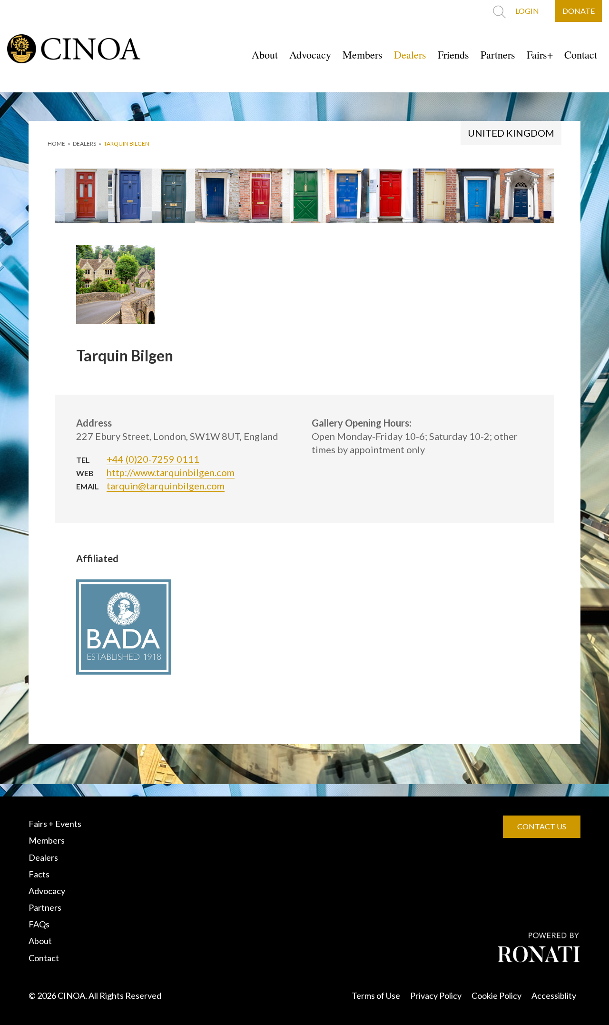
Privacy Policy (436, 995)
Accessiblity (553, 995)
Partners (498, 54)
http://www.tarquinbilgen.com (171, 472)
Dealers (410, 54)
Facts (39, 874)
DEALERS (84, 143)
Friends (453, 54)
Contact (580, 54)
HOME (56, 143)
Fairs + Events (55, 823)
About (265, 54)
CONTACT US (541, 826)
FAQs (39, 924)
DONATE (578, 10)
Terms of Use (376, 995)
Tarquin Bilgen (126, 143)
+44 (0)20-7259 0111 (153, 459)
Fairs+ (540, 54)
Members (363, 54)
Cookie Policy (496, 995)
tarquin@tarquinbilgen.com (166, 485)
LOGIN (527, 10)
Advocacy (310, 54)
